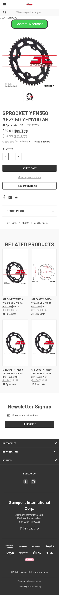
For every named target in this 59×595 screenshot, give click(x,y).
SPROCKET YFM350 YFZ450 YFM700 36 (12, 301)
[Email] (10, 197)
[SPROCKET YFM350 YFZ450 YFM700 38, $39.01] (15, 343)
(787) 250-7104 (31, 528)
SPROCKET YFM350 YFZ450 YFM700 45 (41, 301)
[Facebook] (4, 197)
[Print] (16, 197)
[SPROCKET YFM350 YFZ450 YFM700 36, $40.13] (15, 272)
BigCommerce (34, 581)
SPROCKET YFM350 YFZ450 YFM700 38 (12, 371)
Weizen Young (34, 587)
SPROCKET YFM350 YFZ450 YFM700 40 (41, 371)
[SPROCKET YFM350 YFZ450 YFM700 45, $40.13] (44, 272)
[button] (29, 24)
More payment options (29, 177)
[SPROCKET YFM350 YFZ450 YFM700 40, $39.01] (44, 343)
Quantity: (7, 149)
